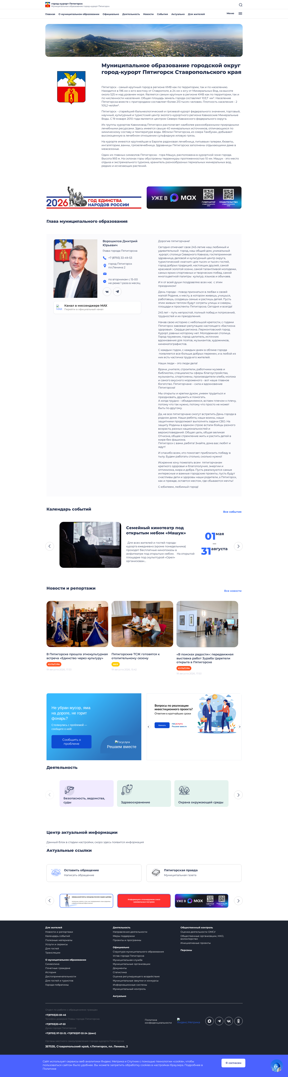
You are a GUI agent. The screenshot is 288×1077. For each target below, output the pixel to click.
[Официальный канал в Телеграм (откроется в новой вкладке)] (219, 1021)
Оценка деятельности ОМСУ (198, 931)
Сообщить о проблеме (71, 742)
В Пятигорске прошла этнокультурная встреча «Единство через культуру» (77, 656)
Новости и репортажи (59, 931)
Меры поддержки (124, 936)
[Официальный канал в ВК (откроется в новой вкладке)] (229, 1021)
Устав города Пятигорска (128, 955)
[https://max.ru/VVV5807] (201, 900)
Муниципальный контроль (129, 988)
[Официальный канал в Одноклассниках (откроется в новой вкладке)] (238, 1021)
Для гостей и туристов (59, 980)
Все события (232, 511)
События (162, 14)
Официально (111, 14)
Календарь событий (57, 936)
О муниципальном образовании (78, 14)
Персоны (186, 950)
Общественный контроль (196, 927)
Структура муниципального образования (138, 951)
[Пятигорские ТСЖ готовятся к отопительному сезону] (142, 623)
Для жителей (196, 14)
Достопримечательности (60, 976)
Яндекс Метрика (112, 1061)
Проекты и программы (127, 940)
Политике (49, 1068)
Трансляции (52, 952)
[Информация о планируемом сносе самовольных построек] (144, 900)
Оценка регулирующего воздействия (136, 976)
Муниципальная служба (127, 959)
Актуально (178, 14)
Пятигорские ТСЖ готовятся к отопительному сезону (136, 656)
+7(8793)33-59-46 (55, 1015)
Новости (148, 14)
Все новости (233, 590)
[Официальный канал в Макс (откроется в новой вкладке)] (209, 1021)
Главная (50, 14)
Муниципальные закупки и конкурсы (135, 980)
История (50, 972)
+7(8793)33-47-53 (55, 1024)
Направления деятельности (130, 931)
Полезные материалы (58, 940)
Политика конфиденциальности (158, 1021)
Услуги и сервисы (56, 944)
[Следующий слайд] (240, 727)
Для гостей (52, 948)
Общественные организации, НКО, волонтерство (202, 937)
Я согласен (233, 1063)
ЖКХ (115, 664)
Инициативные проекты (195, 943)
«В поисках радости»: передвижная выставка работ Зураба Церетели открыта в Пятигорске (205, 658)
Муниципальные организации (131, 963)
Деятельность (131, 14)
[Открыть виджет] (276, 1065)
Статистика (120, 972)
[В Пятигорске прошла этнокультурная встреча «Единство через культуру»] (77, 623)
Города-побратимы (57, 984)
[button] (49, 546)
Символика (52, 963)
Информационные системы (130, 984)
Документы (120, 968)
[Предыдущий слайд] (148, 727)
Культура (54, 664)
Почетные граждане (57, 968)
